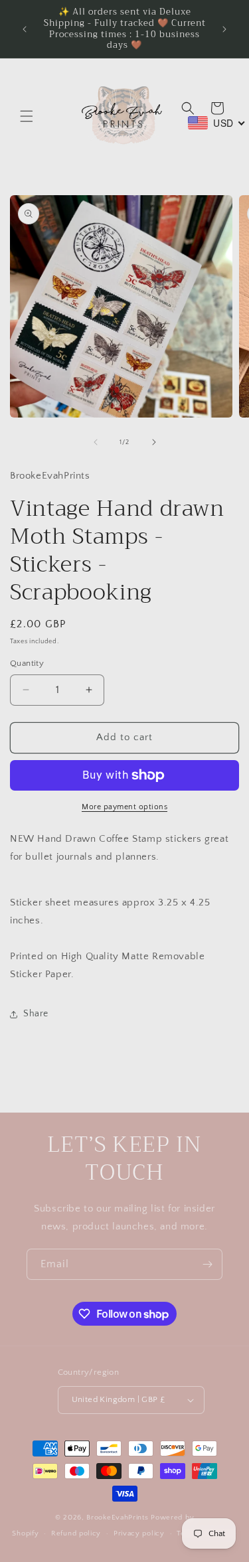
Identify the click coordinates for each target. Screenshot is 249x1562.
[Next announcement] (224, 29)
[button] (26, 116)
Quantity (27, 663)
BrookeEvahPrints (118, 1518)
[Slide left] (95, 442)
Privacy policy (139, 1533)
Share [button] (35, 1013)
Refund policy (76, 1533)
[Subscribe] (207, 1264)
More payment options (124, 807)
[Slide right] (154, 442)
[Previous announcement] (24, 29)
